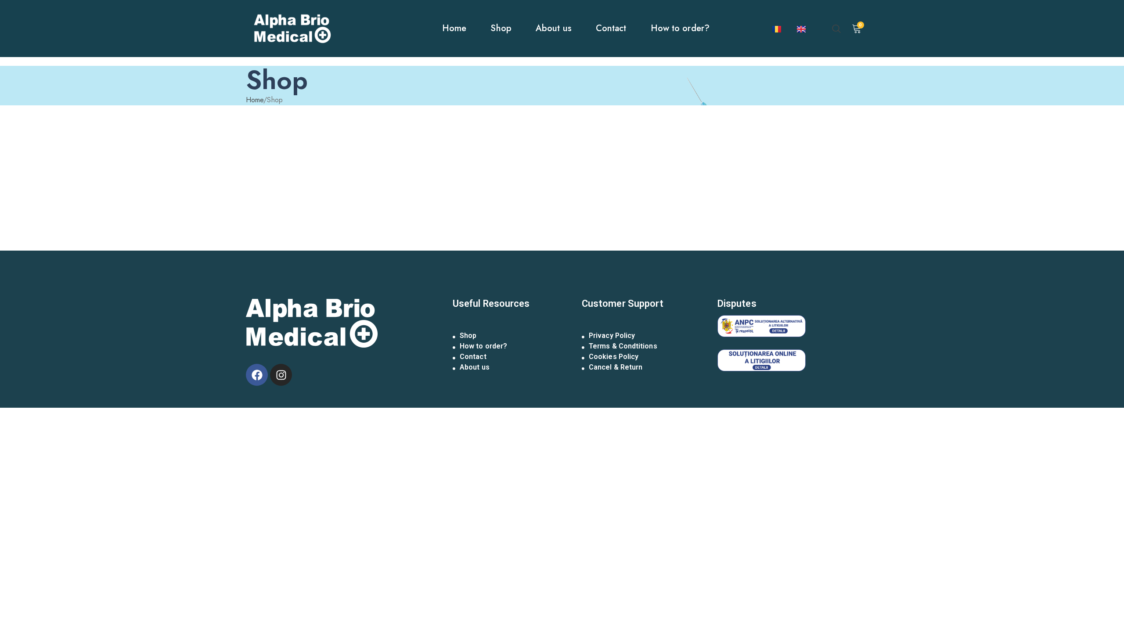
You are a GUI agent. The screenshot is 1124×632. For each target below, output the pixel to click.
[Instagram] (281, 375)
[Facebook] (257, 375)
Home (254, 100)
